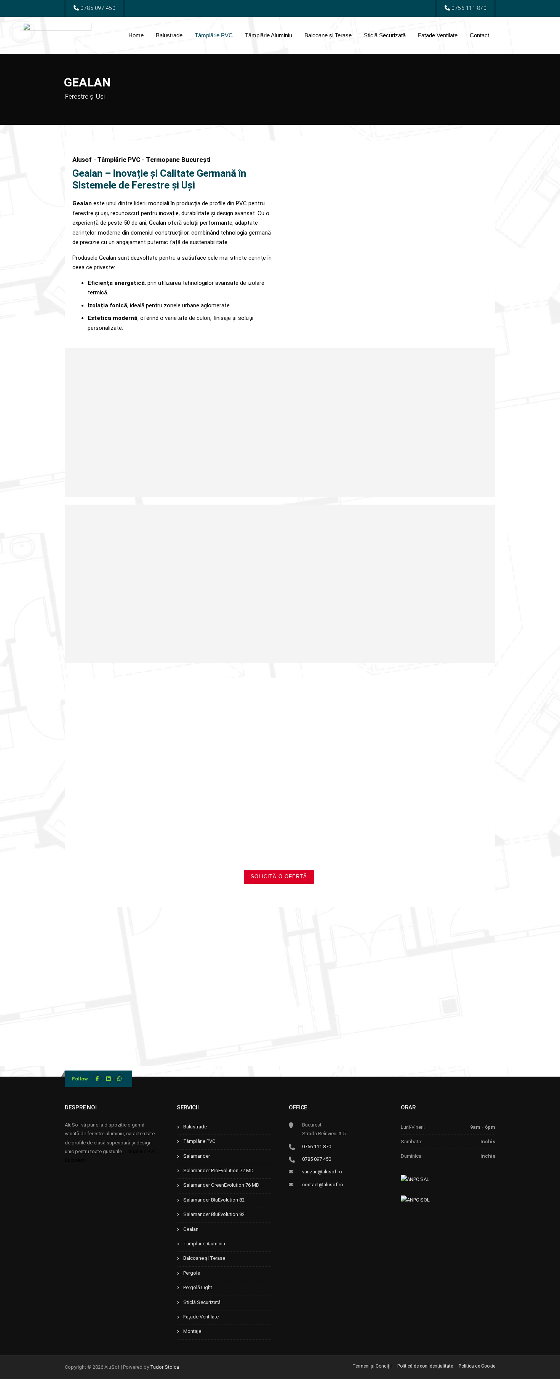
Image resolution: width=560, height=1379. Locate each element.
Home (136, 35)
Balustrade (169, 35)
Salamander (196, 1156)
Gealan (190, 1229)
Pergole (191, 1273)
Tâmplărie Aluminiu (268, 35)
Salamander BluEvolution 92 (214, 1214)
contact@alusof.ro (322, 1184)
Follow (80, 1079)
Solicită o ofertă (279, 876)
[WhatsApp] (119, 1079)
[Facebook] (97, 1079)
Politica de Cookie (477, 1366)
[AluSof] (57, 31)
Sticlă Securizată (385, 35)
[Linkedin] (108, 1079)
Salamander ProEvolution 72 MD (218, 1170)
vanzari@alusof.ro (322, 1171)
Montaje (192, 1331)
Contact (479, 35)
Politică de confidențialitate (425, 1366)
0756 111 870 (468, 8)
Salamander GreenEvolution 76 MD (221, 1185)
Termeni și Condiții (372, 1366)
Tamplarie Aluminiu (204, 1243)
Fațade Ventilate (438, 35)
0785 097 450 (97, 8)
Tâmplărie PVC (214, 35)
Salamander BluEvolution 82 (214, 1200)
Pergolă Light (197, 1287)
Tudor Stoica (164, 1367)
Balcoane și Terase (328, 35)
